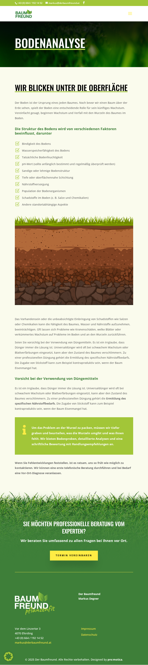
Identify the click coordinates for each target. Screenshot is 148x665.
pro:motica (115, 659)
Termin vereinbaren (74, 555)
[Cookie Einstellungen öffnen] (8, 660)
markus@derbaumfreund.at (33, 642)
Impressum (88, 628)
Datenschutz (89, 634)
